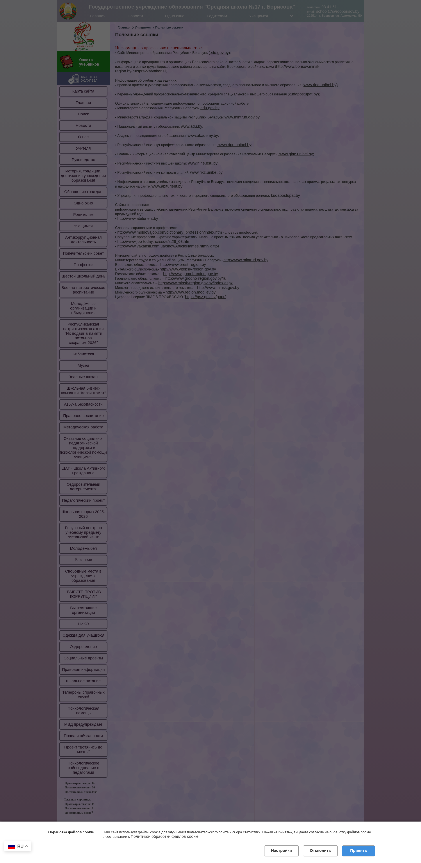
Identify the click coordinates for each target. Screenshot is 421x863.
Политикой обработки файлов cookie (164, 836)
